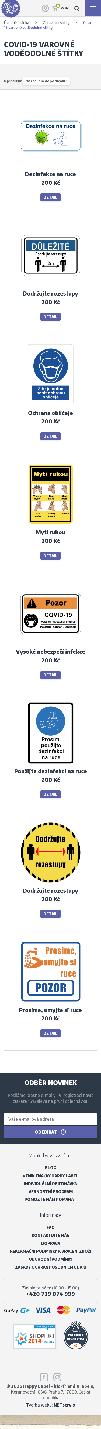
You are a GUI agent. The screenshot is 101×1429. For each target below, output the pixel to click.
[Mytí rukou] (50, 524)
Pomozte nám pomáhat (50, 1199)
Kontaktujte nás (50, 1235)
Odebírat (46, 1132)
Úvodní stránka (16, 22)
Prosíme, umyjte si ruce (50, 1010)
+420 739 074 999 (50, 1294)
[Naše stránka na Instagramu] (57, 1376)
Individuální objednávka (50, 1183)
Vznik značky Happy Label (50, 1176)
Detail (50, 197)
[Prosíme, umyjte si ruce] (50, 1002)
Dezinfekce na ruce (50, 174)
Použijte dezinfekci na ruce (50, 771)
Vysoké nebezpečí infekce (50, 651)
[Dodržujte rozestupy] (50, 286)
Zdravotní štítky (56, 22)
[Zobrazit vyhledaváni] (77, 8)
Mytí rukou (50, 532)
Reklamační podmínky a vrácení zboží (50, 1251)
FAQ (51, 1227)
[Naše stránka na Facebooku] (44, 1376)
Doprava (50, 1243)
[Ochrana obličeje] (50, 405)
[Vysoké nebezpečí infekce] (50, 644)
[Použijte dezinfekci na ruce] (50, 763)
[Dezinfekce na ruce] (50, 166)
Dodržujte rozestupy (50, 293)
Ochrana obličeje (50, 413)
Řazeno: (45, 81)
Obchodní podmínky (50, 1259)
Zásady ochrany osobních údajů (50, 1267)
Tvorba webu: (50, 1404)
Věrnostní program (51, 1191)
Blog (50, 1167)
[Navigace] (93, 8)
